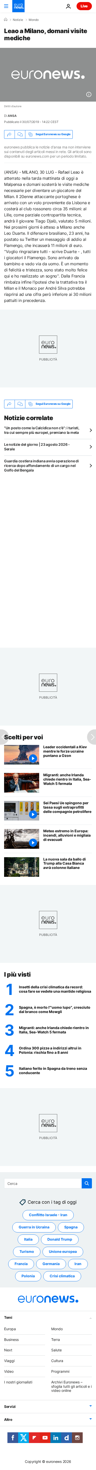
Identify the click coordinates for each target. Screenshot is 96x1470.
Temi (8, 1317)
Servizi (10, 1406)
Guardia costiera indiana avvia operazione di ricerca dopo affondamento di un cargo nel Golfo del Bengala (41, 465)
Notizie (18, 19)
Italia (28, 1239)
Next (8, 1350)
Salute (56, 1350)
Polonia (28, 1276)
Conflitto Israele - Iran (48, 1215)
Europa (10, 1329)
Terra (55, 1339)
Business (11, 1339)
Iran (77, 1263)
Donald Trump (59, 1239)
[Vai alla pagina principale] (18, 6)
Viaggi (9, 1360)
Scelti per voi (23, 737)
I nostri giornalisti (18, 1382)
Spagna (71, 1227)
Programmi (60, 1371)
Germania (51, 1263)
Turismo (26, 1251)
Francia (21, 1263)
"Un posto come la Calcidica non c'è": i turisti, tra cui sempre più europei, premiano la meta (41, 430)
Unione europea (63, 1251)
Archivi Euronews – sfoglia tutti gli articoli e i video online (71, 1386)
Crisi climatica (62, 1276)
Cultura (57, 1360)
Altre (8, 1419)
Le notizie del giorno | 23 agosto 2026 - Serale (37, 446)
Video (9, 1371)
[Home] (5, 19)
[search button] (87, 1183)
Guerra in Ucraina (34, 1227)
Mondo (34, 19)
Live (84, 6)
